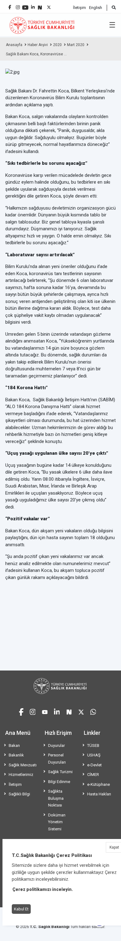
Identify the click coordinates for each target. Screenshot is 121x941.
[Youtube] (25, 5)
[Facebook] (9, 4)
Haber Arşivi (38, 45)
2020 (57, 45)
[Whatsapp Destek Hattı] (93, 711)
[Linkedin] (33, 4)
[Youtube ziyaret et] (45, 711)
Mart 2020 (75, 45)
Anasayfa (14, 45)
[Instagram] (18, 5)
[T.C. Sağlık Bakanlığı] (60, 686)
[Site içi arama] (111, 8)
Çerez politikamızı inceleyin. (42, 889)
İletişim (79, 7)
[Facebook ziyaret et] (21, 711)
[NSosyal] (40, 5)
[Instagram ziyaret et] (33, 711)
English (95, 7)
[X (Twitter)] (49, 5)
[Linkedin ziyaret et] (57, 711)
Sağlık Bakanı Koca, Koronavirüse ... (36, 54)
